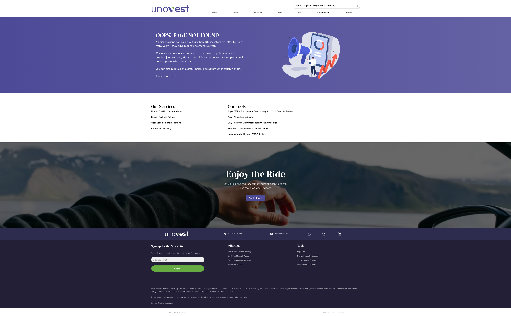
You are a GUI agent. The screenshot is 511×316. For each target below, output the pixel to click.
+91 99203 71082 (235, 233)
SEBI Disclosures (165, 302)
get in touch (224, 68)
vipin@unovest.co (281, 233)
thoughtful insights (193, 68)
